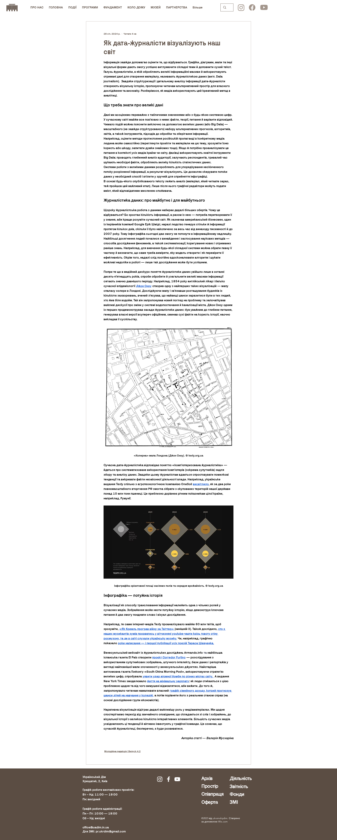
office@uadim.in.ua (95, 827)
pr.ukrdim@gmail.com (111, 831)
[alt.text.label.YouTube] (177, 779)
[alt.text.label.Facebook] (168, 779)
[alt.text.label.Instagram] (159, 779)
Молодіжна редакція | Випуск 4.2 (122, 751)
